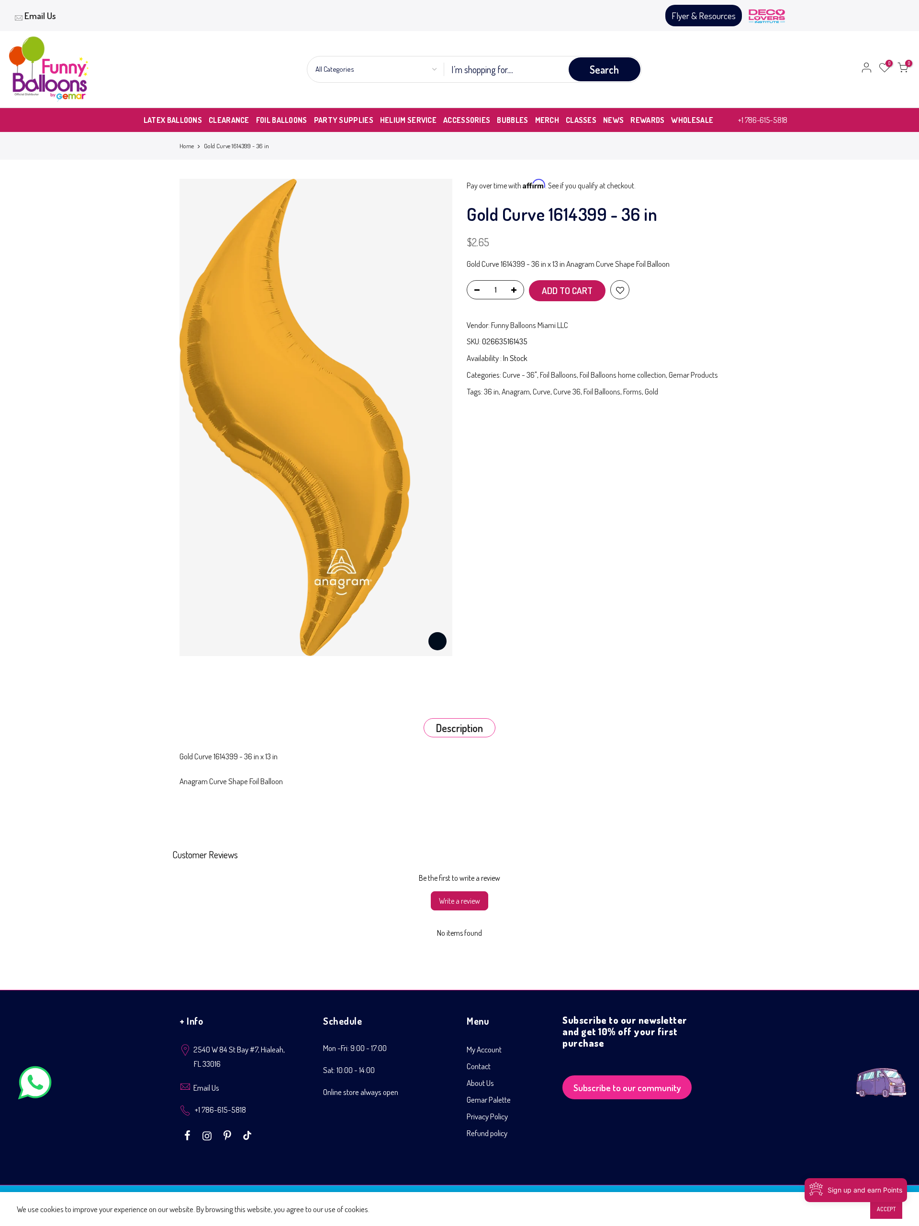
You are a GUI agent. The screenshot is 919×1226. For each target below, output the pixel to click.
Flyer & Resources (704, 16)
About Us (480, 1083)
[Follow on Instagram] (208, 1134)
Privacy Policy (487, 1116)
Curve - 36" (520, 375)
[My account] (866, 69)
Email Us (40, 16)
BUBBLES (512, 120)
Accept (886, 1209)
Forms (632, 391)
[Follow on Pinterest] (229, 1134)
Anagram (516, 391)
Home (186, 146)
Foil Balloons (558, 375)
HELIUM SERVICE (408, 120)
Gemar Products (693, 375)
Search (604, 69)
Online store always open (360, 1092)
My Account (484, 1049)
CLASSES (581, 120)
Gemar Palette (489, 1100)
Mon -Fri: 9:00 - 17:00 (355, 1048)
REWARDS (647, 120)
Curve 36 (567, 391)
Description (459, 727)
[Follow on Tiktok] (247, 1134)
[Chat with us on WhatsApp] (35, 1085)
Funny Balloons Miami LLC (529, 325)
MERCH (547, 120)
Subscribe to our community (627, 1088)
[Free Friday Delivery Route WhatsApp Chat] (881, 1075)
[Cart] (902, 69)
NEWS (613, 120)
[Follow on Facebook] (188, 1134)
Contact (479, 1066)
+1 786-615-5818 (762, 120)
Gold (651, 391)
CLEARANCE (229, 120)
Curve (541, 391)
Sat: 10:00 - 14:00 (349, 1070)
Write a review (459, 901)
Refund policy (487, 1133)
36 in (491, 391)
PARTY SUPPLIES (343, 120)
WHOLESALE (692, 120)
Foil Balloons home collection (623, 375)
